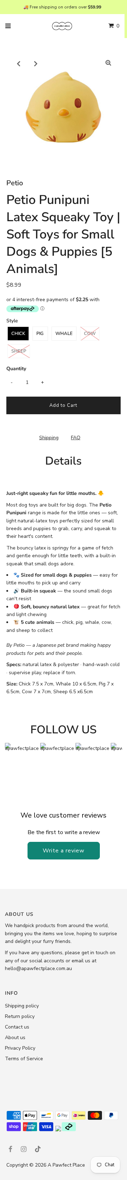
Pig (40, 333)
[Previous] (18, 63)
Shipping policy (22, 1005)
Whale (64, 333)
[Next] (36, 63)
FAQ (75, 437)
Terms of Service (24, 1058)
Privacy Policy (20, 1048)
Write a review (63, 851)
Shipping (49, 437)
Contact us (17, 1027)
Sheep (18, 351)
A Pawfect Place (66, 1165)
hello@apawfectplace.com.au (38, 968)
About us (15, 1037)
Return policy (20, 1016)
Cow (90, 333)
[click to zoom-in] (108, 63)
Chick (18, 333)
